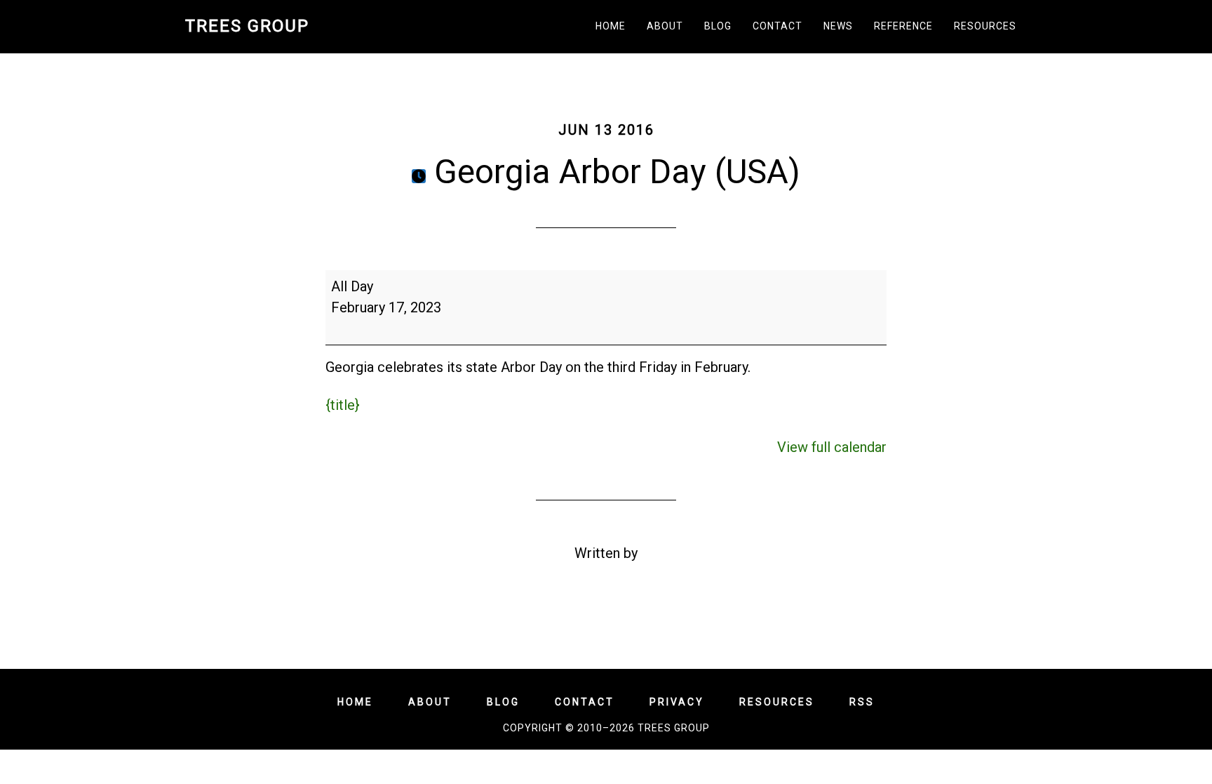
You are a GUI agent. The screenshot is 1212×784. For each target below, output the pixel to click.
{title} (342, 405)
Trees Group (247, 26)
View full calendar (832, 447)
